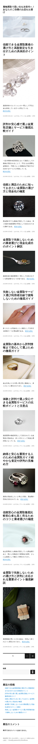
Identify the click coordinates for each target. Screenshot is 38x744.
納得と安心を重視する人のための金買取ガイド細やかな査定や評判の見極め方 (18, 459)
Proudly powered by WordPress (18, 740)
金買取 (29, 116)
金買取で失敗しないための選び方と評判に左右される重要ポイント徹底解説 (18, 577)
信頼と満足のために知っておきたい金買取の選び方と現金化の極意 (18, 188)
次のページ (32, 658)
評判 (33, 116)
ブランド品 (23, 116)
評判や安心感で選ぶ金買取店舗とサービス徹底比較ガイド (18, 127)
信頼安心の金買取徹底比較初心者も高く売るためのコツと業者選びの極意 (18, 516)
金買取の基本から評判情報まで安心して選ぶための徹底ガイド (18, 347)
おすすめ (16, 116)
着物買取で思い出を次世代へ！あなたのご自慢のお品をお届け (19, 9)
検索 (4, 668)
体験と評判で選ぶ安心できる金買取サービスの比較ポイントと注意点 (18, 402)
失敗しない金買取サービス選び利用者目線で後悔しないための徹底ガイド (18, 295)
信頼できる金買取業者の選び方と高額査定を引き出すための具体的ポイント (18, 49)
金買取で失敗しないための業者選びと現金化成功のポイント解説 (18, 243)
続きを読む (7, 111)
